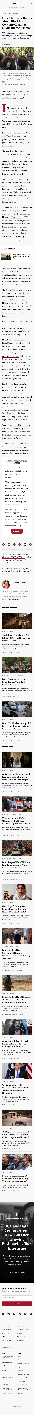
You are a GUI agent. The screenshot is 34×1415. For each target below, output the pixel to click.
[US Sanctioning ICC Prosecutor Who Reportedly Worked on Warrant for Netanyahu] (17, 1071)
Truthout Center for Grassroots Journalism (23, 1389)
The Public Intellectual (7, 1377)
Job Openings (21, 1393)
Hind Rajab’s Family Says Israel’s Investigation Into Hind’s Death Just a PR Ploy (15, 909)
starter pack (24, 568)
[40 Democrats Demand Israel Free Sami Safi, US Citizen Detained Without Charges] (17, 760)
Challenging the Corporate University (7, 1388)
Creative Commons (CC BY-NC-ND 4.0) (15, 556)
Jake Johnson (8, 1014)
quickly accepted (14, 217)
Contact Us (20, 1397)
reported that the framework (13, 296)
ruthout (16, 42)
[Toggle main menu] (32, 3)
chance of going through (13, 278)
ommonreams (18, 1014)
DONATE (22, 7)
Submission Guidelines (23, 1374)
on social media (15, 132)
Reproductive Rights (7, 1344)
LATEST (16, 7)
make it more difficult (10, 356)
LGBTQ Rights (5, 1337)
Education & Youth (18, 676)
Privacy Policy (21, 1381)
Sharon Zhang (8, 42)
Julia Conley (7, 1149)
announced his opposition (20, 425)
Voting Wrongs (5, 1384)
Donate (20, 1360)
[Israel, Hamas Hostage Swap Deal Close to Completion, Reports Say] (6, 256)
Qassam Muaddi (9, 879)
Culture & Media (6, 1326)
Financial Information (23, 1378)
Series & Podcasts (6, 1347)
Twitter (10, 599)
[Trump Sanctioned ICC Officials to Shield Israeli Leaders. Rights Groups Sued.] (17, 804)
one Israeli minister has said (19, 443)
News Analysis (6, 676)
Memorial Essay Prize (23, 1385)
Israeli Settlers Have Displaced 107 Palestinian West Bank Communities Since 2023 (16, 999)
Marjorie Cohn (8, 835)
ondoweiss (18, 879)
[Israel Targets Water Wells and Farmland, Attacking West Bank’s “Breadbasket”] (17, 848)
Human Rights (13, 13)
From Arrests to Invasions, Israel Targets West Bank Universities (14, 682)
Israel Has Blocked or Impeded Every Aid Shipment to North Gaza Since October (16, 726)
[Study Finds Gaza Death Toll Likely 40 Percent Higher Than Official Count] (17, 621)
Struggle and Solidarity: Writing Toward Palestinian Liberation (7, 1357)
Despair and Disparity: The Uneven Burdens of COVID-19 (7, 1364)
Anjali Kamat (7, 970)
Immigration (20, 1333)
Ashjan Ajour (8, 696)
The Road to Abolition (7, 1374)
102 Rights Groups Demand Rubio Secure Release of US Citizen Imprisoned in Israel (15, 1134)
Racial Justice (20, 1340)
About (19, 1356)
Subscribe (20, 1370)
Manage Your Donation (23, 1363)
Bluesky (16, 599)
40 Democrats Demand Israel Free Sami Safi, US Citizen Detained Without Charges (16, 777)
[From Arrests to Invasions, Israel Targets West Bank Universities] (17, 665)
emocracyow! (17, 970)
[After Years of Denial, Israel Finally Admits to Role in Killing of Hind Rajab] (17, 1027)
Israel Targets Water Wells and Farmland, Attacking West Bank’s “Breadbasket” (16, 865)
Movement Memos (6, 1381)
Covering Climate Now (7, 1393)
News (4, 13)
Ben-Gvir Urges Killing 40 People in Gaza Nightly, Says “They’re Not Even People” (15, 1178)
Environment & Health (22, 1329)
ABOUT (11, 7)
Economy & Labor (21, 1326)
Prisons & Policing (6, 1340)
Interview (5, 947)
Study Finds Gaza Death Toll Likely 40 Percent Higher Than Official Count (16, 638)
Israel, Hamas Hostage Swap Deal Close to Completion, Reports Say (21, 256)
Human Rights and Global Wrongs (8, 1369)
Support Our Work (22, 1367)
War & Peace (20, 1344)
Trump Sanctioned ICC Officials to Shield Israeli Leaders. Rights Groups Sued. (16, 821)
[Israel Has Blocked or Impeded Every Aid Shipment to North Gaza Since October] (17, 709)
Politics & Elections (21, 1337)
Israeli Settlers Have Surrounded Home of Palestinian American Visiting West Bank (16, 954)
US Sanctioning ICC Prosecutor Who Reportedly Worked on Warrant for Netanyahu (15, 1089)
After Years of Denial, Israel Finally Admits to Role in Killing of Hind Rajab (15, 1043)
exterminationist (8, 239)
